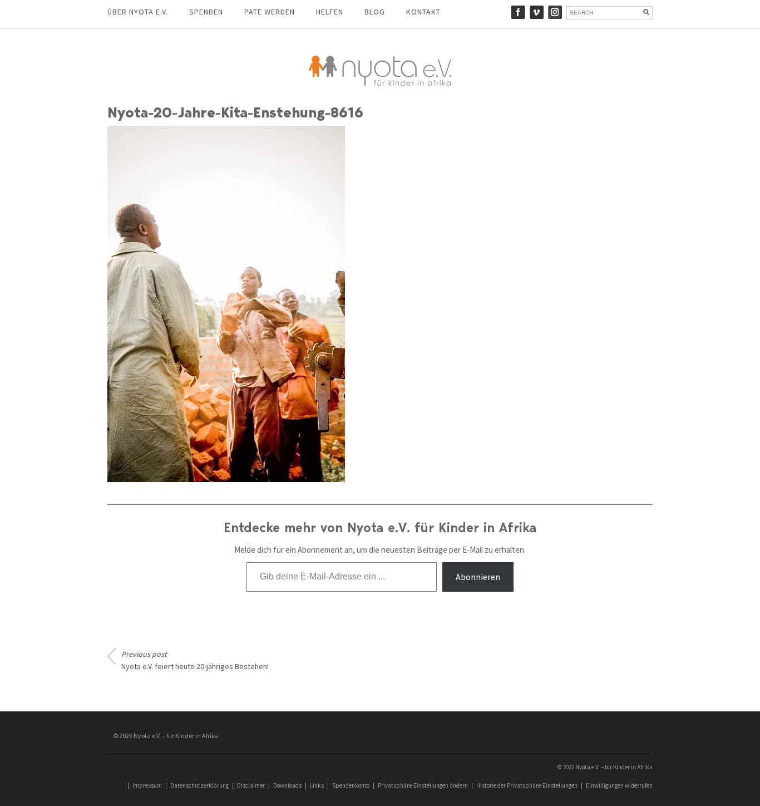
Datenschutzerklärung (199, 785)
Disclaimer (251, 785)
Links (317, 785)
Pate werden (269, 12)
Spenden (206, 12)
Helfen (329, 12)
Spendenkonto (350, 785)
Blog (374, 12)
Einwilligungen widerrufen (619, 785)
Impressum (147, 785)
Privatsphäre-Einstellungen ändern (423, 785)
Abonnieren (478, 576)
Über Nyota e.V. (137, 12)
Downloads (287, 785)
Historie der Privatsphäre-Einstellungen (527, 785)
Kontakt (423, 12)
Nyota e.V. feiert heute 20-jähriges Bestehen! (195, 660)
